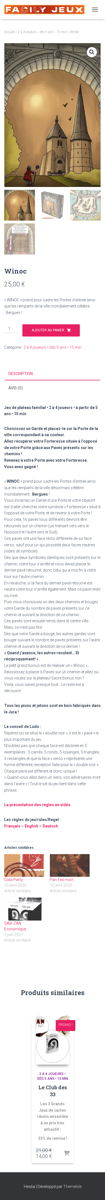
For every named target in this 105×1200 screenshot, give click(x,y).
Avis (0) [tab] (15, 388)
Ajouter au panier (48, 330)
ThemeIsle (72, 1186)
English (31, 826)
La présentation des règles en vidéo (37, 805)
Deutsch (50, 826)
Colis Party (13, 879)
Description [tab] (20, 373)
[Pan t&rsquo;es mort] (70, 865)
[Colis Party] (24, 865)
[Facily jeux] (46, 9)
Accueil (9, 32)
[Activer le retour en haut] (94, 1189)
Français (12, 826)
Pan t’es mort (62, 879)
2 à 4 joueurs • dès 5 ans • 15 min (42, 32)
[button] (92, 52)
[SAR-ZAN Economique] (24, 909)
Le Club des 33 (52, 1091)
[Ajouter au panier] (66, 1154)
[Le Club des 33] (52, 1039)
